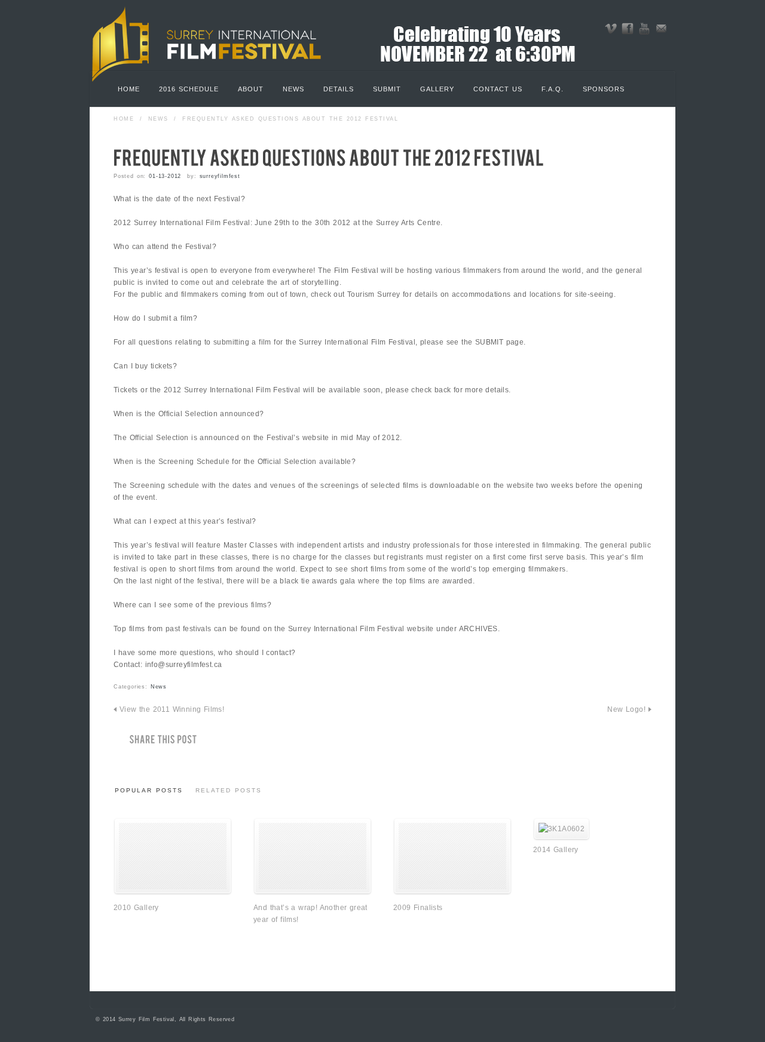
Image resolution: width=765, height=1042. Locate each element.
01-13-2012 (165, 176)
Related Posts (228, 790)
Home (124, 119)
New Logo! (626, 709)
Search (639, 91)
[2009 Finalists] (452, 892)
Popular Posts (149, 790)
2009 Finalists (418, 907)
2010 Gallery (136, 907)
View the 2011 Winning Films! (172, 709)
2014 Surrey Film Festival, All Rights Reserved (168, 1019)
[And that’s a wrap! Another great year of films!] (312, 892)
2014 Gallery (556, 850)
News (158, 119)
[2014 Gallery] (561, 829)
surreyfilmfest (220, 176)
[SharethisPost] (155, 740)
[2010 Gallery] (173, 892)
